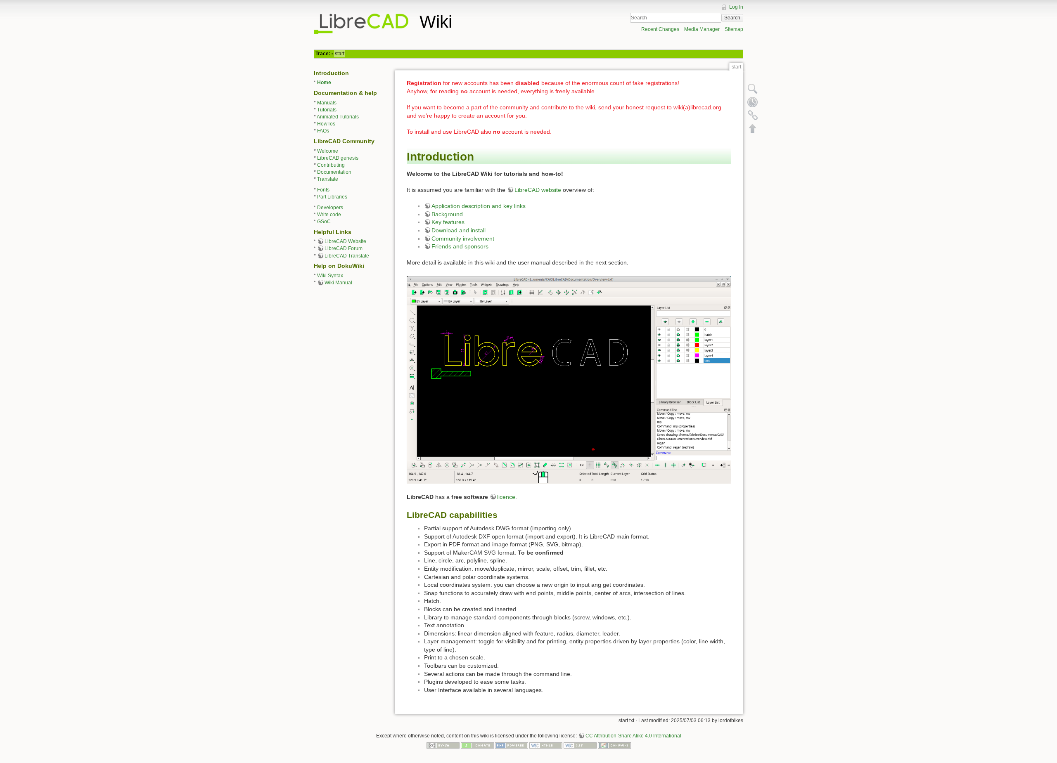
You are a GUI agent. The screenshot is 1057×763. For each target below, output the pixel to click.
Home (324, 82)
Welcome (327, 151)
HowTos (326, 124)
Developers (330, 207)
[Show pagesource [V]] (752, 88)
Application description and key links (478, 206)
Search (732, 18)
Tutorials (327, 110)
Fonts (323, 190)
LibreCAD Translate (347, 256)
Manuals (327, 103)
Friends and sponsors (459, 246)
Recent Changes (660, 29)
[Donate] (477, 745)
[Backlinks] (752, 115)
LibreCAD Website (345, 241)
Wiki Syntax (330, 276)
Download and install (458, 230)
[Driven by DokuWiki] (614, 745)
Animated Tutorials (338, 117)
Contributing (331, 165)
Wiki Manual (338, 283)
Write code (329, 214)
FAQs (323, 131)
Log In (736, 7)
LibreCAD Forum (344, 248)
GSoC (324, 221)
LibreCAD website (537, 190)
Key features (448, 222)
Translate (327, 179)
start (339, 54)
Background (447, 214)
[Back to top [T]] (752, 128)
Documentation (334, 172)
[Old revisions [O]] (752, 102)
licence (506, 497)
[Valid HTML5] (545, 745)
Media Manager (702, 29)
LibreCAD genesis (337, 158)
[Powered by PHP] (511, 745)
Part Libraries (332, 197)
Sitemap (734, 29)
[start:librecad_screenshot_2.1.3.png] (569, 379)
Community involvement (462, 238)
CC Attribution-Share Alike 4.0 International (633, 736)
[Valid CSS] (580, 745)
